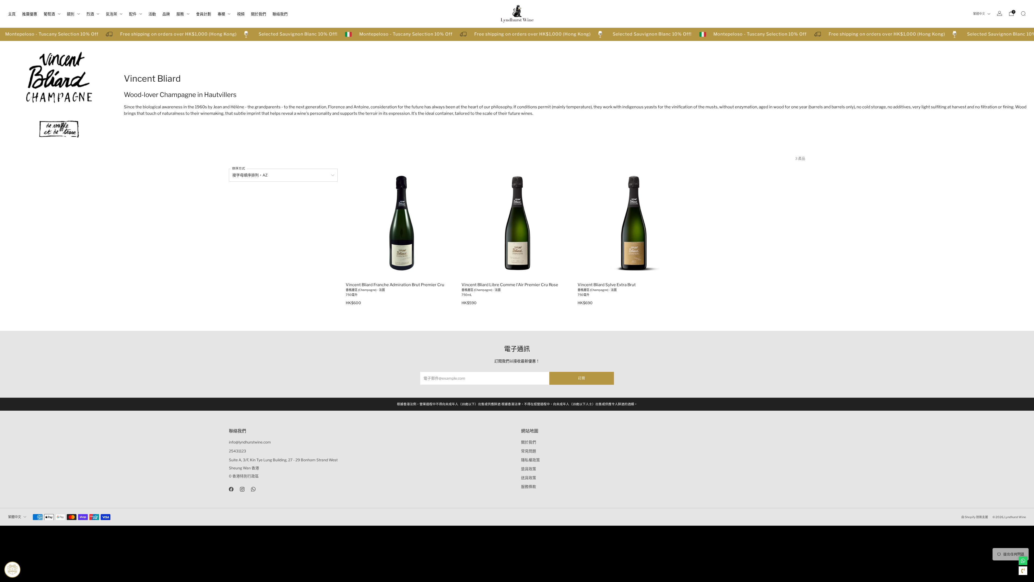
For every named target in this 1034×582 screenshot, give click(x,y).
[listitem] (517, 404)
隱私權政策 (530, 460)
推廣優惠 (29, 14)
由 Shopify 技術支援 (974, 517)
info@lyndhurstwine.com (250, 442)
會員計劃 (203, 14)
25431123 (237, 451)
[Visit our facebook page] (231, 489)
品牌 (166, 14)
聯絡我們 (280, 14)
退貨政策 (528, 469)
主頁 (12, 14)
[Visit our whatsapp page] (253, 489)
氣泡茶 (111, 14)
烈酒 (90, 14)
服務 (180, 14)
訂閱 (581, 378)
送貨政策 (528, 478)
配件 (133, 14)
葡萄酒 (49, 14)
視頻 (240, 14)
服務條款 (528, 486)
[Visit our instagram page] (242, 489)
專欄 (221, 14)
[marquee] (517, 34)
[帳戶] (999, 13)
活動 (152, 14)
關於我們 (258, 14)
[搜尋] (1023, 13)
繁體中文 (979, 14)
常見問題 (528, 451)
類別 (70, 14)
